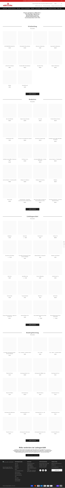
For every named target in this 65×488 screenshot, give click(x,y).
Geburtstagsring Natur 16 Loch (25, 412)
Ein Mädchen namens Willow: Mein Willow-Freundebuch (55, 139)
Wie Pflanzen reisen (25, 159)
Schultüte (9, 85)
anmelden (57, 470)
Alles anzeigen (32, 28)
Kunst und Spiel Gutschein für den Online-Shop (40, 316)
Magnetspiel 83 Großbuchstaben (55, 46)
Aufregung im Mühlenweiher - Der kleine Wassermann (40, 160)
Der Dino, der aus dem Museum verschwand (24, 138)
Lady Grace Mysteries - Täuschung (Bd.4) (55, 159)
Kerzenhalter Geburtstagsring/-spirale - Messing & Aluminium (25, 256)
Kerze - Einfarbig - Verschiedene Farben (25, 352)
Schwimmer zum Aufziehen (55, 255)
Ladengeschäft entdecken (32, 455)
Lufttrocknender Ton (55, 276)
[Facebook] (40, 470)
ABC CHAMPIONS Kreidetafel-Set (10, 46)
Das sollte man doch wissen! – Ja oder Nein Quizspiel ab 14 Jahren (55, 200)
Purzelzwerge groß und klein (9, 255)
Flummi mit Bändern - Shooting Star (40, 255)
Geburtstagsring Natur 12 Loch (24, 373)
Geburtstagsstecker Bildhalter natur (40, 373)
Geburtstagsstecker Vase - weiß (40, 412)
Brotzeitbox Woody (40, 65)
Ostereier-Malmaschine (40, 276)
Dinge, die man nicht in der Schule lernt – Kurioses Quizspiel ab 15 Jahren (40, 200)
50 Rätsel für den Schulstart (9, 65)
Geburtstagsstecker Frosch (55, 412)
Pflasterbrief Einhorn (40, 392)
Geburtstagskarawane (25, 392)
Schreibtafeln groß (25, 85)
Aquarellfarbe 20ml (25, 276)
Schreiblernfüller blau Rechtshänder (24, 65)
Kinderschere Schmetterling (40, 46)
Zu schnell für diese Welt (9, 138)
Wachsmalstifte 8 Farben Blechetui (25, 46)
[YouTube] (46, 470)
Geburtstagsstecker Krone (55, 373)
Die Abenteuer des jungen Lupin (40, 138)
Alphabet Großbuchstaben (55, 65)
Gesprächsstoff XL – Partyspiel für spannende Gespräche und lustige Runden (24, 200)
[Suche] (58, 3)
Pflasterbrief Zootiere (9, 373)
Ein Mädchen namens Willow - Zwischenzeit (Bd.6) (9, 160)
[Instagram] (43, 470)
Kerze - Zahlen (40, 352)
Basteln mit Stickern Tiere (25, 315)
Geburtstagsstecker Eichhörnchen (10, 412)
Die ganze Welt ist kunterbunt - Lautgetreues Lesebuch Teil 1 (9, 316)
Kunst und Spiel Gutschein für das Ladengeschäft (55, 316)
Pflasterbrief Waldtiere (9, 392)
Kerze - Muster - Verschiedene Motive (55, 352)
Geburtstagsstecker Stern (55, 392)
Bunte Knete (10, 276)
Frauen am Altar (9, 199)
